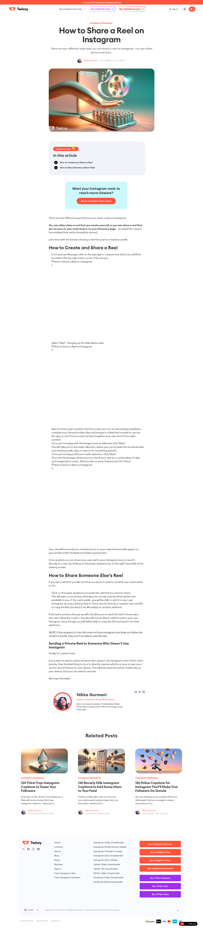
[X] (23, 849)
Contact (58, 846)
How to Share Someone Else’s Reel (77, 167)
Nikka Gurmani (91, 60)
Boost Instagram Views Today (96, 201)
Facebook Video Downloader (108, 877)
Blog (56, 855)
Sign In (57, 868)
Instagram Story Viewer (105, 860)
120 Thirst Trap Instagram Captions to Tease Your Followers (40, 787)
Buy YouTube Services (129, 9)
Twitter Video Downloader (106, 864)
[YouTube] (38, 849)
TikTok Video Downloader (106, 873)
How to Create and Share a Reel (76, 162)
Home (57, 842)
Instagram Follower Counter (107, 851)
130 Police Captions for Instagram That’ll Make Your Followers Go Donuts (156, 787)
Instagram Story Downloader (108, 855)
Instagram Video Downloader (108, 842)
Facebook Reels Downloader (108, 881)
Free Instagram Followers (67, 877)
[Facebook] (28, 849)
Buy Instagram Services (70, 9)
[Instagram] (33, 849)
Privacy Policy (42, 921)
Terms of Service (26, 921)
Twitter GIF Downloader (105, 868)
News (57, 860)
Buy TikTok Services (100, 9)
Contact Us (55, 921)
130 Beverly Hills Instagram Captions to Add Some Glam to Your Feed (99, 787)
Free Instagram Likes (65, 873)
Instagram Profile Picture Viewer (109, 846)
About (57, 851)
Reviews (58, 864)
